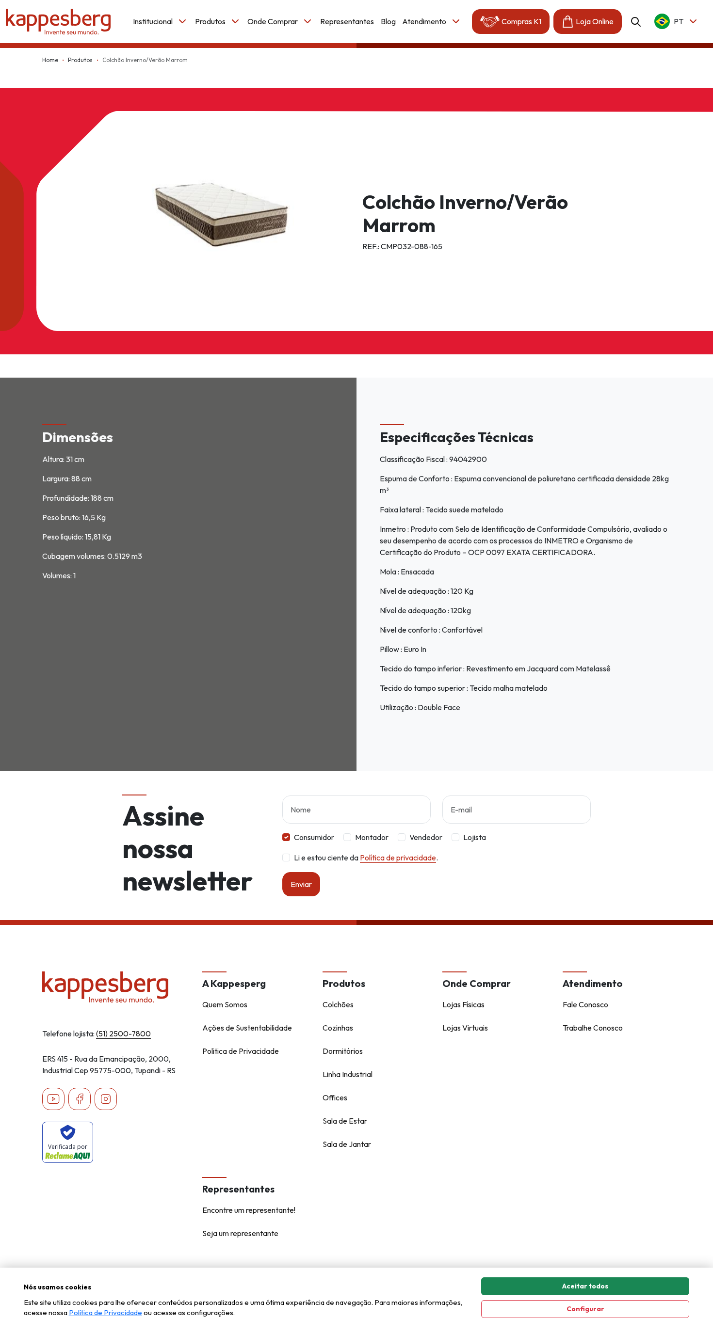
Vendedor (425, 837)
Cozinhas (338, 1028)
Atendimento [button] (424, 21)
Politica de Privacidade (240, 1051)
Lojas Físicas (463, 1004)
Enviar (301, 884)
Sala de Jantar (347, 1144)
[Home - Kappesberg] (116, 986)
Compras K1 (521, 21)
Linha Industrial (348, 1074)
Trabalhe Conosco (593, 1028)
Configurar (585, 1308)
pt (678, 21)
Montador (372, 837)
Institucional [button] (153, 21)
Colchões (338, 1004)
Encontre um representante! (248, 1210)
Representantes (347, 21)
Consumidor (314, 837)
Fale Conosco (585, 1004)
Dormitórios (343, 1051)
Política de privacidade (398, 857)
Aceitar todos (585, 1286)
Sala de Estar (345, 1121)
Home (50, 60)
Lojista (474, 837)
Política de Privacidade (105, 1312)
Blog (388, 21)
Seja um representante (240, 1233)
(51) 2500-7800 (123, 1033)
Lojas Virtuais (465, 1028)
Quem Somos (224, 1004)
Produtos (80, 60)
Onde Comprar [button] (272, 21)
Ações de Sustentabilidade (247, 1028)
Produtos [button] (210, 21)
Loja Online (595, 21)
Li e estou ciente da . (366, 857)
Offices (335, 1097)
